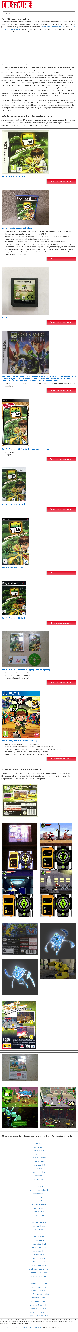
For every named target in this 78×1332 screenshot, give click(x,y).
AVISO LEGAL (27, 1327)
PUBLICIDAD (6, 1327)
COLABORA (16, 1327)
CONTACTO (37, 1327)
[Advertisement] (39, 48)
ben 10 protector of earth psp (53, 27)
